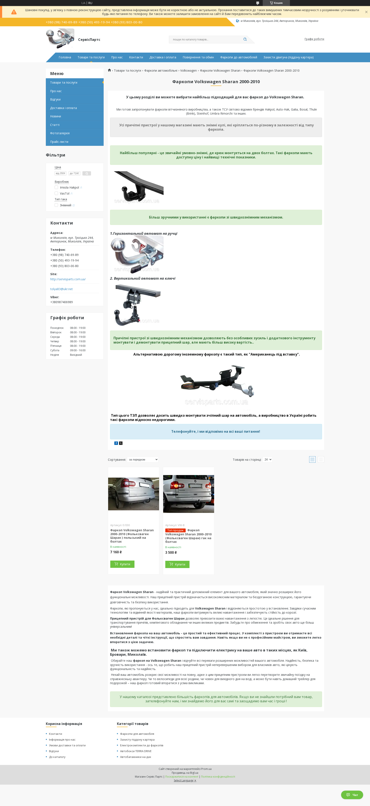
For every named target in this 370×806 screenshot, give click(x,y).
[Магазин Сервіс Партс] (60, 39)
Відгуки (55, 99)
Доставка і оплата (162, 57)
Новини (55, 116)
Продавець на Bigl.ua (185, 773)
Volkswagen (188, 70)
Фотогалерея (60, 133)
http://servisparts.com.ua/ (68, 279)
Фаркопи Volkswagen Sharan (220, 70)
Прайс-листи (59, 142)
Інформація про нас (62, 739)
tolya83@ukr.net (61, 289)
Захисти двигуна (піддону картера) (289, 57)
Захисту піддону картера (137, 739)
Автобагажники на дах (135, 757)
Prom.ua (206, 769)
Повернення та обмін (198, 57)
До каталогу (57, 757)
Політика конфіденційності (218, 776)
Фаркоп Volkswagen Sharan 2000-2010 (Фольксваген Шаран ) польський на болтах (132, 535)
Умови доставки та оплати (67, 745)
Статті (55, 125)
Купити (125, 564)
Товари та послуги (91, 57)
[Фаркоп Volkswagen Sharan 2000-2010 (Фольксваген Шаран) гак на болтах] (188, 494)
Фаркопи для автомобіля (137, 734)
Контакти (136, 57)
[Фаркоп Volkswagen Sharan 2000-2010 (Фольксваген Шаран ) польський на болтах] (133, 494)
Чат (355, 795)
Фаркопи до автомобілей (238, 57)
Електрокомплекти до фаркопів (141, 745)
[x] (120, 444)
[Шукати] (245, 39)
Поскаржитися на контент (181, 776)
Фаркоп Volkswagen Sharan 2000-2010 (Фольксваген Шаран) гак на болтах (188, 536)
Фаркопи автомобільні (160, 70)
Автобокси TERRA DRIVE (136, 751)
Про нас (117, 57)
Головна (65, 57)
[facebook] (116, 444)
